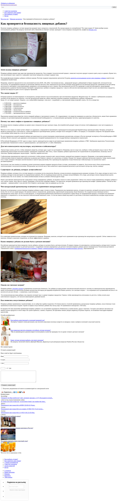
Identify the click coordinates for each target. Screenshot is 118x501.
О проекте (7, 470)
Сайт (2, 363)
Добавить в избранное (8, 3)
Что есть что (4, 19)
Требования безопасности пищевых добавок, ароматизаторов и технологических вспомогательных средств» (49, 248)
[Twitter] (16, 392)
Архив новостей (9, 466)
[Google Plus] (24, 392)
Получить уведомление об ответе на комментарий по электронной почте (26, 388)
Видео (6, 16)
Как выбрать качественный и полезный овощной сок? (28, 320)
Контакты (7, 475)
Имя (2, 356)
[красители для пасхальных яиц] (24, 281)
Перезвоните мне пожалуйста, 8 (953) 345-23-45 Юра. (18, 412)
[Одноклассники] (18, 392)
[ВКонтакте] (14, 392)
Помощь (7, 474)
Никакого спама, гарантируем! (17, 489)
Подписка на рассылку (16, 482)
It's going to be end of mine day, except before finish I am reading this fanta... (23, 401)
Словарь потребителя (11, 462)
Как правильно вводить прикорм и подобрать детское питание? (31, 330)
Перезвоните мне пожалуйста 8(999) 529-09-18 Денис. (18, 405)
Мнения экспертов (16, 19)
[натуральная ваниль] (24, 233)
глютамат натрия (17, 288)
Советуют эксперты (10, 11)
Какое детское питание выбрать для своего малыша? (27, 340)
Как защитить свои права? (12, 12)
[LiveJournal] (22, 392)
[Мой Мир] (20, 392)
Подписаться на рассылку (9, 5)
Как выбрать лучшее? (11, 14)
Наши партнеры (9, 472)
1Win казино (8, 477)
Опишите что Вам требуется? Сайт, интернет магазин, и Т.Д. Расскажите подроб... (27, 398)
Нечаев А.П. (93, 30)
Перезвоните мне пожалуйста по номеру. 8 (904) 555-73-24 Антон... (22, 409)
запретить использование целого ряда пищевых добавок (88, 78)
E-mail (3, 360)
